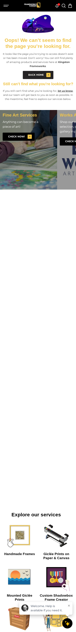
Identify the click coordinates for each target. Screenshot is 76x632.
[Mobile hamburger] (6, 6)
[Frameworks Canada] (32, 5)
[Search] (63, 6)
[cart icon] (70, 6)
